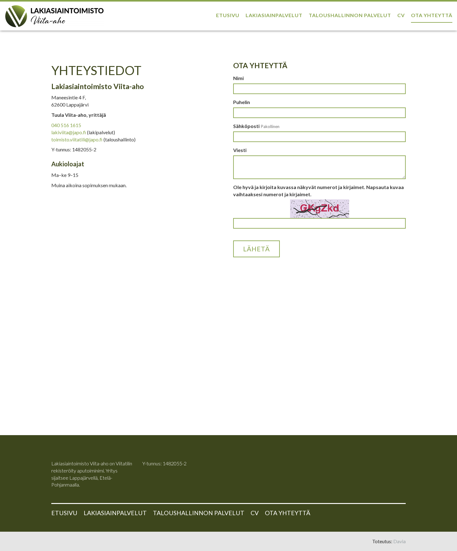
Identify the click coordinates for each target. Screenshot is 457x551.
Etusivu (227, 15)
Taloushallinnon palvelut (350, 15)
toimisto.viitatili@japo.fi (77, 139)
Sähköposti (256, 126)
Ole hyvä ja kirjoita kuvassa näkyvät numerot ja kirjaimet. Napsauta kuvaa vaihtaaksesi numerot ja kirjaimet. (318, 190)
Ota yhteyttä (431, 15)
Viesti (240, 150)
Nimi (238, 78)
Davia (399, 541)
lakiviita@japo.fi (68, 132)
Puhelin (241, 102)
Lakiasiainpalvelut (274, 15)
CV (401, 15)
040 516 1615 (66, 125)
